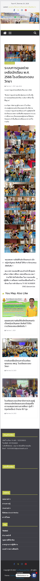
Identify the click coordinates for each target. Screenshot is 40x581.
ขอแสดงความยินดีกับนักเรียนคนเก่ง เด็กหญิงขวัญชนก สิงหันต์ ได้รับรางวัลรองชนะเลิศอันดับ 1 (21, 262)
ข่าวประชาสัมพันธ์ (9, 63)
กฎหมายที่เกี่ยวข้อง (8, 540)
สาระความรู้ (6, 504)
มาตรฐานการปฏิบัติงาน (10, 544)
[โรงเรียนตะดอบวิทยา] (20, 14)
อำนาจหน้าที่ (6, 535)
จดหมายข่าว (6, 499)
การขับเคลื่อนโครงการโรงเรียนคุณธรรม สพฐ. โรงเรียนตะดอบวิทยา (17, 363)
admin (20, 86)
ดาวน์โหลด (6, 517)
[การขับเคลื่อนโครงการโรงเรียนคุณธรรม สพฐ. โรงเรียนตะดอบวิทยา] (20, 340)
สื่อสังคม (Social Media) (10, 513)
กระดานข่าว (6, 508)
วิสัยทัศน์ (5, 531)
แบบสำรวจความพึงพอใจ (10, 549)
